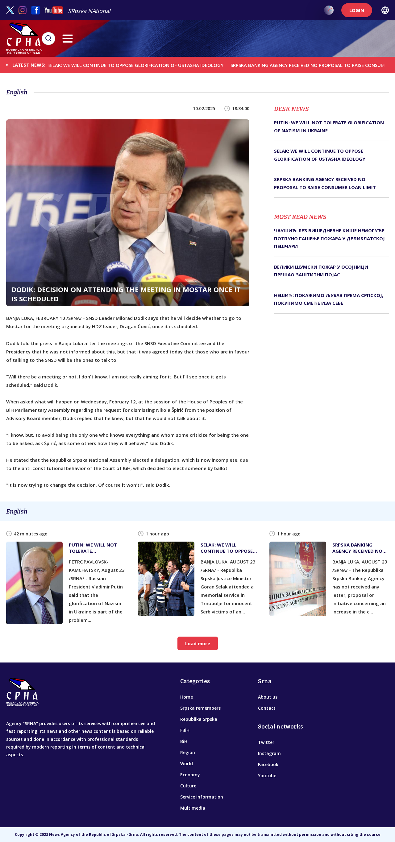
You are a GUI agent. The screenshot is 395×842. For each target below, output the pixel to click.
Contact (267, 708)
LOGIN (356, 10)
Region (187, 752)
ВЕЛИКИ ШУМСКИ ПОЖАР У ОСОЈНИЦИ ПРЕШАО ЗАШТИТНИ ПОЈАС (321, 271)
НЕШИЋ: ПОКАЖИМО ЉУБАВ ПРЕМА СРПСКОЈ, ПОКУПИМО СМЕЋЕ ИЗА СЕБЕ (328, 299)
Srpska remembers (200, 708)
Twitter (266, 742)
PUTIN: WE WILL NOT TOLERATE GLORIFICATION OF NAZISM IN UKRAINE (329, 126)
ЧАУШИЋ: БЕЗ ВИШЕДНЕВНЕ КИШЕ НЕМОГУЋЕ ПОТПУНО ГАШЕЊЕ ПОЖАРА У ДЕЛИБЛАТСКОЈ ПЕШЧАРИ (329, 238)
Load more (197, 643)
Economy (190, 775)
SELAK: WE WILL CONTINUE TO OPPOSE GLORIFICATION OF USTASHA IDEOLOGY (111, 65)
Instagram (269, 753)
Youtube (267, 775)
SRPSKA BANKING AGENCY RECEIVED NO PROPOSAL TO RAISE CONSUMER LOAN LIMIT (299, 65)
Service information (201, 797)
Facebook (268, 764)
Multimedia (192, 808)
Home (186, 697)
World (186, 763)
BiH (183, 741)
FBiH (184, 730)
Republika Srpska (198, 719)
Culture (188, 786)
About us (267, 697)
